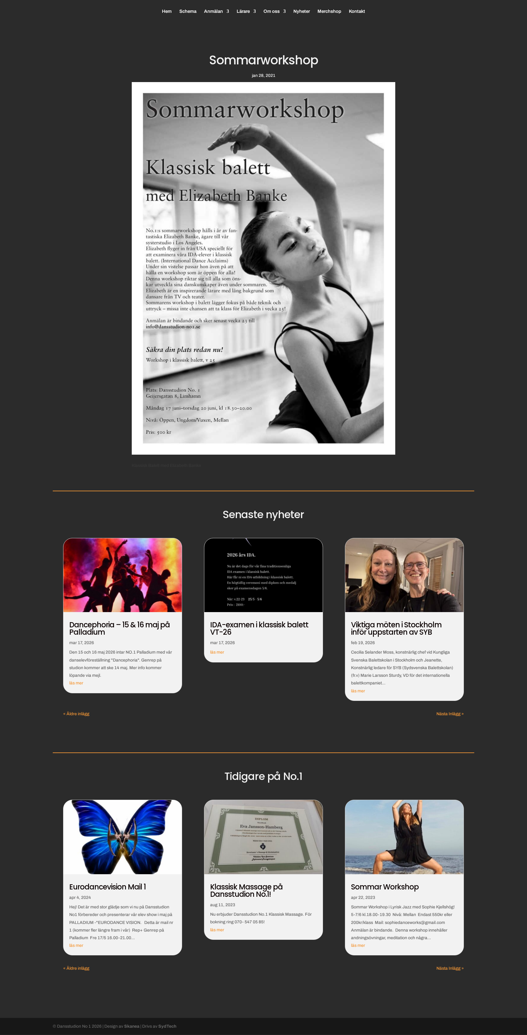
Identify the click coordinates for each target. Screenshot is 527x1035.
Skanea (131, 1026)
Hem (167, 11)
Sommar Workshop (385, 887)
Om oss (272, 11)
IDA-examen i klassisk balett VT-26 (259, 628)
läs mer (76, 683)
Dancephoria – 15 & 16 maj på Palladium (119, 628)
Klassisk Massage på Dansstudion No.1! (246, 890)
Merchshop (329, 11)
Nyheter (301, 11)
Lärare (243, 11)
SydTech (167, 1026)
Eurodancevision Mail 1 (107, 887)
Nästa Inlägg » (450, 714)
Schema (187, 11)
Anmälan (213, 11)
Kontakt (357, 11)
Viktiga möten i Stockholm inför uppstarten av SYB (396, 628)
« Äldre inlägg (76, 714)
